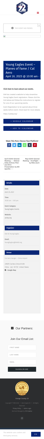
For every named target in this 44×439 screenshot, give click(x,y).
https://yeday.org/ (10, 114)
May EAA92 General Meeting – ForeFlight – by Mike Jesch (31, 161)
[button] (22, 330)
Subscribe (22, 369)
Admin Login (27, 408)
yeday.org (8, 218)
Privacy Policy (17, 408)
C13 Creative (28, 411)
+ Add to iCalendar (22, 128)
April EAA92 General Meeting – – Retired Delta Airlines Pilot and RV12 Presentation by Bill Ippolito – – (12, 164)
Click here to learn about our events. (18, 89)
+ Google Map (11, 270)
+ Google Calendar (22, 121)
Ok (35, 434)
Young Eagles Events (12, 209)
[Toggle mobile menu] (38, 13)
